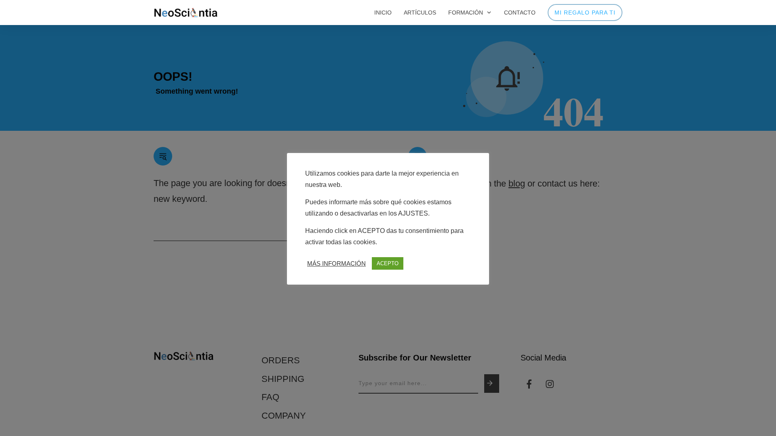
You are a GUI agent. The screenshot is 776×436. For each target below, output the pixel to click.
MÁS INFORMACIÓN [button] (336, 263)
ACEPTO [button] (388, 263)
